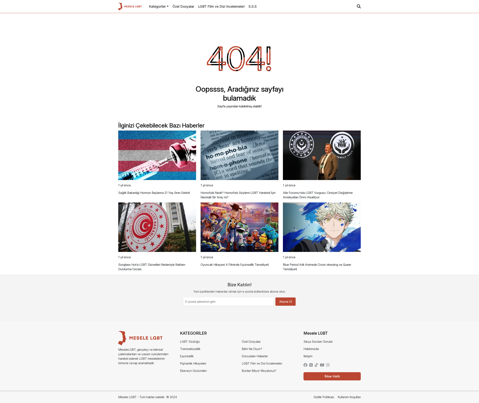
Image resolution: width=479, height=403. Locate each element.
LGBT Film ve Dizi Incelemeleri (221, 6)
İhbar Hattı (332, 376)
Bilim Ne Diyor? (252, 349)
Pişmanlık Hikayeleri (193, 363)
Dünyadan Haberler (255, 356)
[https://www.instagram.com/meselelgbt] (327, 365)
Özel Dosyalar (183, 6)
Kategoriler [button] (157, 6)
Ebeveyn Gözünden (193, 371)
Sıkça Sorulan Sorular (318, 341)
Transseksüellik (190, 349)
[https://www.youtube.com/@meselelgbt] (322, 365)
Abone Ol (285, 301)
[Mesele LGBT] (130, 6)
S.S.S (252, 6)
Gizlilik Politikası (324, 397)
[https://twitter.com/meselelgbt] (311, 365)
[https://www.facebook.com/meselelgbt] (305, 365)
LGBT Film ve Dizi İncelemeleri (262, 363)
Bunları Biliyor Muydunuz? (259, 371)
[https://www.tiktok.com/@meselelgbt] (316, 365)
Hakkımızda (311, 349)
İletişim (307, 356)
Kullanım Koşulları (349, 397)
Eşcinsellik (187, 356)
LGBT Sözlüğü (190, 341)
